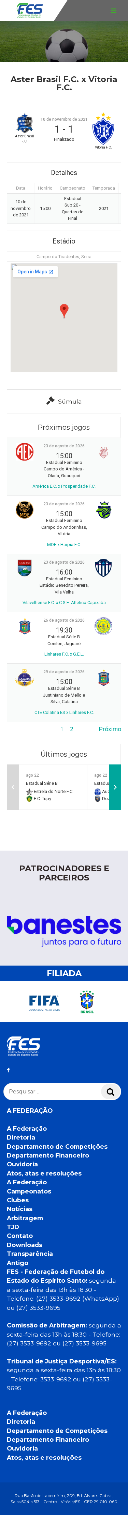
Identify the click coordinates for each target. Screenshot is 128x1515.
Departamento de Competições (57, 1146)
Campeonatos (29, 1191)
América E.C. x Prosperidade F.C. (64, 486)
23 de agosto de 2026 (64, 446)
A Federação (27, 1128)
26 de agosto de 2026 (64, 620)
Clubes (18, 1200)
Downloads (24, 1244)
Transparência (30, 1253)
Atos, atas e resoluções (44, 1173)
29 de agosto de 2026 (64, 671)
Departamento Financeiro (48, 1155)
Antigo (17, 1262)
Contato (20, 1235)
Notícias (19, 1208)
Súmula (70, 401)
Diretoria (21, 1137)
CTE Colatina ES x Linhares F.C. (64, 712)
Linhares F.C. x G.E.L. (64, 654)
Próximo (110, 729)
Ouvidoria (22, 1164)
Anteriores (21, 729)
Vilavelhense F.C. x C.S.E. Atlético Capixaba (64, 602)
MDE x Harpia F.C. (64, 544)
